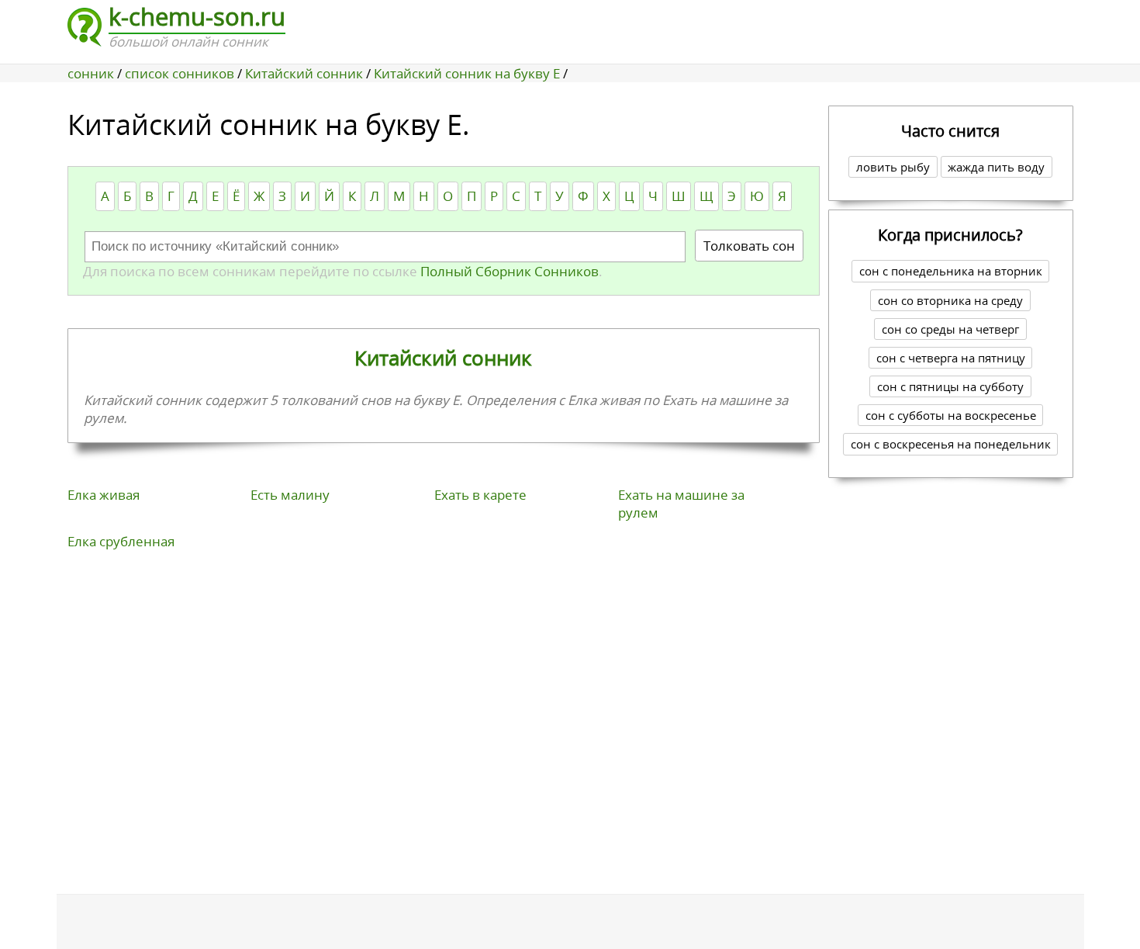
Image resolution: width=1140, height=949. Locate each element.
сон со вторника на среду (950, 300)
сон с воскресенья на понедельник (951, 444)
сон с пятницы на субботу (950, 386)
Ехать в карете (480, 495)
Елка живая (103, 495)
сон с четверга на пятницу (950, 357)
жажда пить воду (996, 167)
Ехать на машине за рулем (681, 503)
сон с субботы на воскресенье (950, 415)
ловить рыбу (893, 167)
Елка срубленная (120, 541)
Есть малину (290, 495)
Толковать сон (749, 246)
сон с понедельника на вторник (950, 271)
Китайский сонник (443, 358)
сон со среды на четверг (950, 329)
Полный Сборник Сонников (508, 271)
